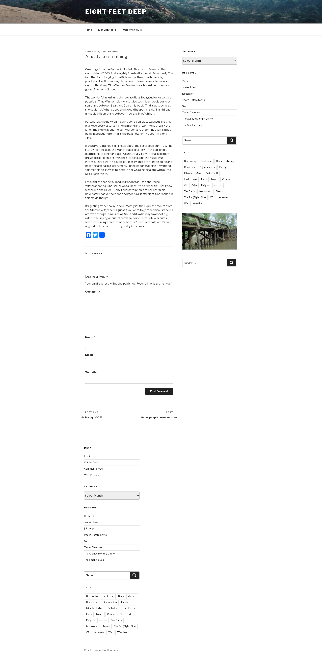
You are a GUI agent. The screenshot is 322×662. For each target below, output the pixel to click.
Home (88, 29)
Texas (219, 191)
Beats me (206, 161)
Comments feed (93, 468)
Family (222, 167)
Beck (219, 161)
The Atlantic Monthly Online (197, 118)
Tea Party (189, 191)
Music (214, 179)
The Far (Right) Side (195, 197)
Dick (115, 52)
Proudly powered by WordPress (101, 650)
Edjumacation (207, 167)
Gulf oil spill (212, 173)
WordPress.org (92, 475)
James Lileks (189, 87)
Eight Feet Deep (116, 11)
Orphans (96, 253)
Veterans (223, 197)
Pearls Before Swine (193, 99)
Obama (226, 179)
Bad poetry (190, 161)
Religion (205, 185)
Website (91, 372)
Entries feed (91, 462)
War (186, 203)
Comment (92, 291)
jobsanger (188, 93)
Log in (87, 456)
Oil (185, 185)
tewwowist (205, 191)
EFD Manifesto (107, 29)
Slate (185, 106)
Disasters (189, 167)
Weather (198, 203)
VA (211, 197)
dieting (230, 161)
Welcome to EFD (132, 29)
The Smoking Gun (192, 125)
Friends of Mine (192, 173)
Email (90, 354)
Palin (194, 185)
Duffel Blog (188, 81)
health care (190, 179)
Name (90, 337)
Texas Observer (191, 112)
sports (218, 185)
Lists (204, 179)
